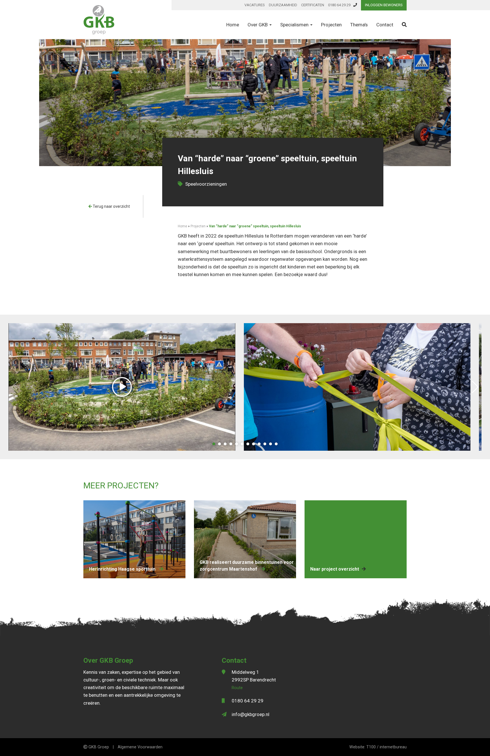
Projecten (331, 24)
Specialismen (295, 24)
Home (232, 24)
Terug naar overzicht (111, 206)
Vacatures (254, 5)
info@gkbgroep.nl (250, 714)
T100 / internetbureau (386, 747)
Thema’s (359, 24)
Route (237, 687)
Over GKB (258, 24)
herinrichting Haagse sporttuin (123, 569)
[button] (213, 443)
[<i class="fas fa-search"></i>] (404, 24)
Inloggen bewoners (384, 5)
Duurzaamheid (283, 5)
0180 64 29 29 (339, 5)
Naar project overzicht (334, 569)
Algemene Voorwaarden (140, 747)
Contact (384, 24)
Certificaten (312, 5)
